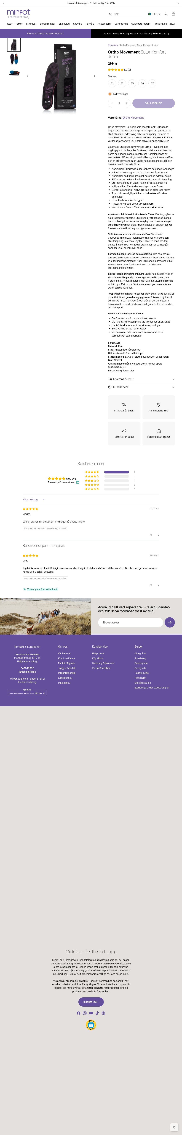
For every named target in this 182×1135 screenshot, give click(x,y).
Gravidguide (141, 663)
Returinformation (101, 668)
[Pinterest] (103, 1013)
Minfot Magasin (66, 663)
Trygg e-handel (66, 668)
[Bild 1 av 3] (14, 44)
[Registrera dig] (170, 622)
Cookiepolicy (65, 677)
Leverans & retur (123, 379)
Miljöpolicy (64, 682)
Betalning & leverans (103, 663)
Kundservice (121, 387)
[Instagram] (85, 1013)
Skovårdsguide (143, 682)
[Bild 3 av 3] (14, 73)
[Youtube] (91, 1013)
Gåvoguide (140, 668)
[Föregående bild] (26, 76)
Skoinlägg (113, 45)
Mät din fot (140, 677)
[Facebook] (78, 1013)
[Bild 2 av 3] (14, 59)
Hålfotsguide (142, 672)
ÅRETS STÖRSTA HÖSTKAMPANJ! (45, 33)
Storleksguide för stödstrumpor (152, 687)
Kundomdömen (66, 658)
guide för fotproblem (98, 991)
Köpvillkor (97, 658)
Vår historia (64, 653)
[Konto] (166, 14)
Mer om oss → (91, 1002)
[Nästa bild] (96, 76)
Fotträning (140, 658)
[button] (116, 69)
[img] (30, 509)
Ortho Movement (133, 118)
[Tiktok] (97, 1013)
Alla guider (140, 653)
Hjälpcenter (98, 653)
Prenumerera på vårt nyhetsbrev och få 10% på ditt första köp (136, 33)
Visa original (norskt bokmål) (42, 589)
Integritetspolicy (67, 672)
